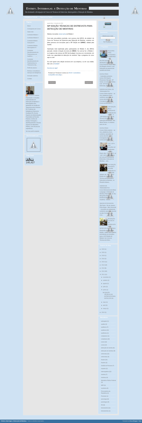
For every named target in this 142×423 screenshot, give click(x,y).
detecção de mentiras (107, 350)
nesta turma (62, 34)
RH (102, 405)
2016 (103, 258)
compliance (104, 339)
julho (104, 286)
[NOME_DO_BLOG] (33, 151)
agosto (105, 283)
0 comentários (76, 73)
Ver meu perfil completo (32, 131)
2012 (103, 271)
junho (105, 289)
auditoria (103, 330)
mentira (103, 374)
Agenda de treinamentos (107, 203)
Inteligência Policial (30, 17)
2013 (103, 268)
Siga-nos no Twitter (46, 17)
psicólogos (104, 402)
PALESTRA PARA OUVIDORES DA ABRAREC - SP (112, 54)
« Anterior (52, 82)
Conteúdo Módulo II (32, 37)
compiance (104, 336)
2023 (103, 249)
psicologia (104, 399)
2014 (103, 265)
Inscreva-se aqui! (52, 68)
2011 (103, 274)
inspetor (103, 368)
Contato (29, 78)
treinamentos (105, 411)
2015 (103, 261)
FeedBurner (109, 42)
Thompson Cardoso (33, 95)
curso (102, 342)
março (105, 308)
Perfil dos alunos (32, 67)
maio (104, 302)
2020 (103, 252)
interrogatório (105, 371)
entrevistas (104, 356)
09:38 (70, 73)
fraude (103, 359)
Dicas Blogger (134, 421)
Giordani (56, 64)
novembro (106, 277)
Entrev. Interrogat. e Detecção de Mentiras (56, 8)
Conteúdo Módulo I (32, 34)
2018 (103, 255)
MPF (102, 385)
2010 (103, 312)
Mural (29, 26)
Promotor (103, 396)
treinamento (104, 408)
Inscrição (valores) (32, 75)
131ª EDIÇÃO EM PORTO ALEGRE (112, 166)
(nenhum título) (104, 74)
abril (104, 305)
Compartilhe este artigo (54, 75)
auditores (103, 327)
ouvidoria (103, 388)
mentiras (103, 377)
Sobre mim (30, 31)
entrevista (104, 353)
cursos (103, 345)
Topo (140, 421)
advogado (104, 321)
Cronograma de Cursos (34, 28)
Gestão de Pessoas (106, 365)
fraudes (103, 362)
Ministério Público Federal (108, 380)
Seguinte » (88, 82)
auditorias (104, 333)
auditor (103, 324)
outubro (105, 280)
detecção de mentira (107, 347)
